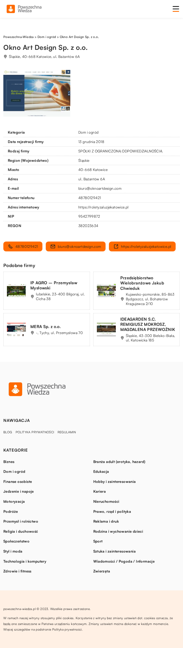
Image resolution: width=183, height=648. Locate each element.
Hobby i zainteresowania (114, 481)
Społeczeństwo (16, 541)
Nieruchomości (106, 501)
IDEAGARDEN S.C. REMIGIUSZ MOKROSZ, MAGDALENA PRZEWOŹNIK (147, 324)
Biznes (8, 461)
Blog (7, 432)
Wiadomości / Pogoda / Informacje (124, 561)
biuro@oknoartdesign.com (99, 188)
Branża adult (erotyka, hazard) (119, 461)
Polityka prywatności (35, 432)
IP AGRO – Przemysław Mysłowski (53, 285)
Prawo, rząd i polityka (112, 511)
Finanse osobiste (17, 481)
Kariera (99, 491)
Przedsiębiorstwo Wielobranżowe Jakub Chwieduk (142, 283)
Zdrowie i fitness (17, 571)
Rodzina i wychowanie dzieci (118, 531)
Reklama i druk (106, 521)
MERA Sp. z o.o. (45, 326)
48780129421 (89, 198)
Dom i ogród (88, 132)
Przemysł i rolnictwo (20, 521)
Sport (98, 541)
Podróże (10, 511)
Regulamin (67, 432)
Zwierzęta (101, 571)
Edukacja (101, 471)
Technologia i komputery (24, 561)
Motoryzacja (14, 501)
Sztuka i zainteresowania (114, 551)
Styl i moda (12, 551)
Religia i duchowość (20, 531)
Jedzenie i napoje (18, 491)
